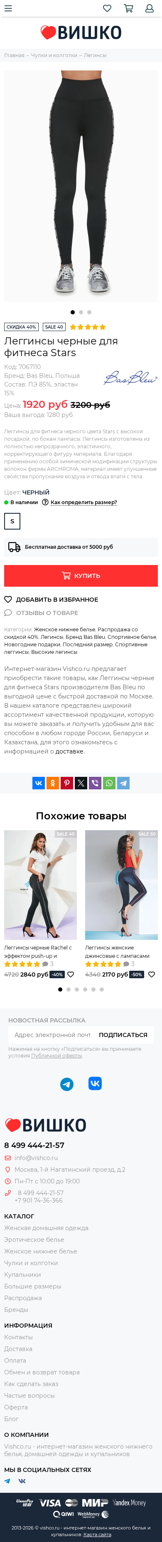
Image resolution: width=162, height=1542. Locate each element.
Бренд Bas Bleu (85, 637)
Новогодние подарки (32, 644)
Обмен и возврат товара (42, 1372)
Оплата (15, 1360)
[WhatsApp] (109, 783)
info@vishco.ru (36, 1158)
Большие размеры (32, 1286)
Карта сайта (97, 1534)
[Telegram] (123, 783)
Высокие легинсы (54, 652)
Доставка (18, 1349)
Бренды (16, 1309)
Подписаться (123, 1035)
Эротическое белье (34, 1239)
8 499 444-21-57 (34, 1145)
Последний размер (88, 644)
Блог (11, 1419)
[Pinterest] (67, 783)
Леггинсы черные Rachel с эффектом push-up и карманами (38, 952)
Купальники (22, 1274)
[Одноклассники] (53, 783)
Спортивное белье (132, 637)
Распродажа (23, 1298)
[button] (73, 312)
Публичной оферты (56, 1055)
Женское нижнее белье (64, 629)
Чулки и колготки (31, 1263)
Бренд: (28, 375)
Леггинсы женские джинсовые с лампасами (117, 951)
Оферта (16, 1407)
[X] (81, 783)
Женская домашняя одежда (46, 1228)
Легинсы (52, 637)
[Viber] (95, 783)
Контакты (18, 1337)
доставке (69, 751)
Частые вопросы (29, 1395)
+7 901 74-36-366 (39, 1200)
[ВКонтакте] (38, 783)
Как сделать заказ (31, 1384)
